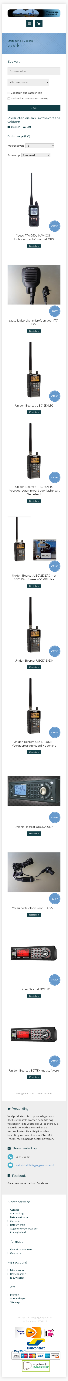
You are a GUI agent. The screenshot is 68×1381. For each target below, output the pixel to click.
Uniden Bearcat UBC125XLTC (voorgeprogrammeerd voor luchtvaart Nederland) (34, 490)
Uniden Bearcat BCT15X (34, 989)
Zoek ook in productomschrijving (29, 98)
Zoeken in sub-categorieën (26, 92)
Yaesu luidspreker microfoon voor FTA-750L (34, 322)
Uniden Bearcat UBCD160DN (34, 660)
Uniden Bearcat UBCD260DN (34, 827)
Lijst (28, 126)
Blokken (15, 126)
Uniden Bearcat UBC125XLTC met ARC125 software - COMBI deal (34, 577)
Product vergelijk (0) (19, 136)
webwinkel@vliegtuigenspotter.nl (35, 1165)
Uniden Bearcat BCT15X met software (34, 1070)
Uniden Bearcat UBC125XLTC (34, 405)
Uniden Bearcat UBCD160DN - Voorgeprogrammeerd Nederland (34, 743)
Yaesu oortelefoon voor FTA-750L (34, 908)
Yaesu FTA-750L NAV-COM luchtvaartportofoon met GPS (34, 237)
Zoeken (28, 41)
